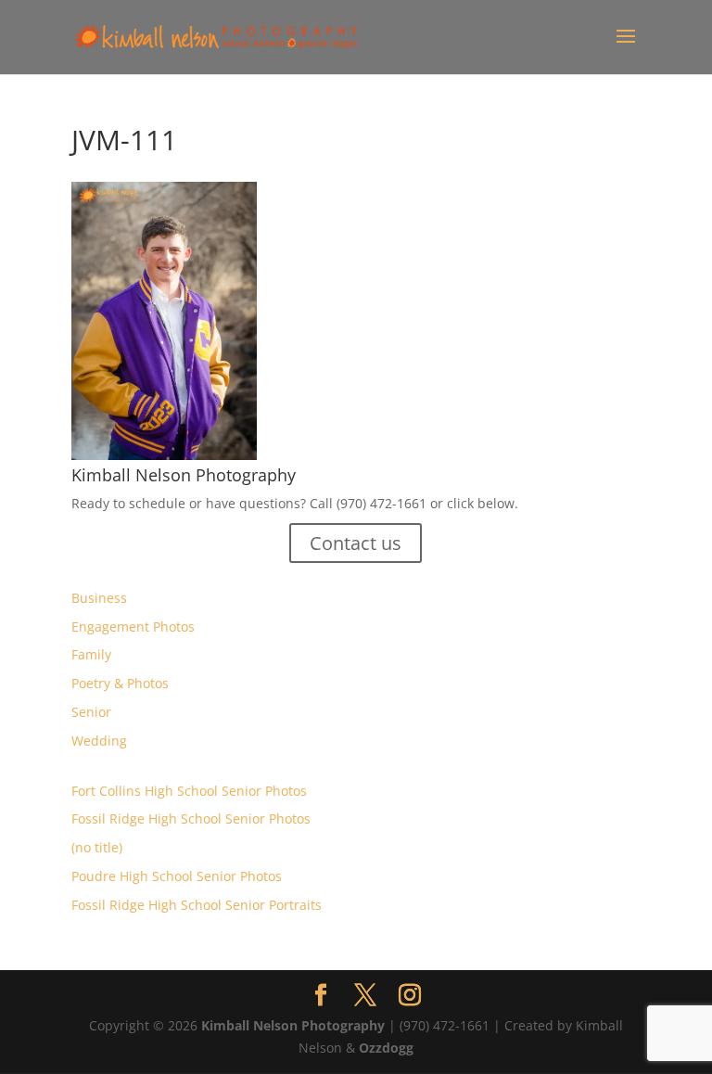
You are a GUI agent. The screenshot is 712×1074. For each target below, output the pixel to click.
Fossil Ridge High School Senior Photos (191, 818)
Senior (91, 712)
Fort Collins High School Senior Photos (189, 790)
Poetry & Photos (120, 683)
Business (99, 598)
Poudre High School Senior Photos (176, 876)
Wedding (99, 740)
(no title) (96, 847)
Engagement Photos (133, 626)
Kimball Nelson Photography (293, 1025)
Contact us (355, 543)
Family (91, 654)
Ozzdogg (386, 1047)
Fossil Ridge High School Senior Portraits (196, 905)
